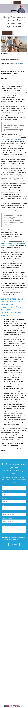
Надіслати (14, 544)
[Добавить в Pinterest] (16, 706)
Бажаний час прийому (7, 518)
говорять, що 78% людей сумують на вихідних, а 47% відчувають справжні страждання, (13, 243)
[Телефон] (11, 2)
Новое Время (19, 63)
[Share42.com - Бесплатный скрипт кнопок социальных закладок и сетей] (22, 706)
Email (3, 491)
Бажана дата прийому (7, 511)
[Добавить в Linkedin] (11, 706)
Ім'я (3, 485)
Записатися (7, 33)
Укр (23, 2)
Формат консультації (6, 505)
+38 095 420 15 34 (20, 33)
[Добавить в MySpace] (14, 706)
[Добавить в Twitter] (19, 706)
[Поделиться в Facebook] (5, 706)
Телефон (4, 498)
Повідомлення (5, 525)
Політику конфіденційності (14, 539)
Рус (26, 2)
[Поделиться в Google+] (8, 706)
